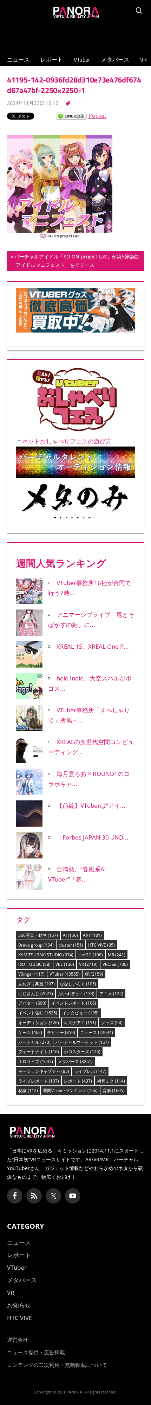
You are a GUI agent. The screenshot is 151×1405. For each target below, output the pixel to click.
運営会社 (17, 1339)
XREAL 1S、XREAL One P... (93, 646)
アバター (32, 1003)
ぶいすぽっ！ (76, 994)
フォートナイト (38, 1052)
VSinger (31, 974)
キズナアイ (80, 1023)
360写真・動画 (38, 935)
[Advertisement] (75, 35)
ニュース (18, 59)
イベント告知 (37, 1013)
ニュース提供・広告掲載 (36, 1352)
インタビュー (80, 1013)
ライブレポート (38, 1081)
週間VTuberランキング (70, 1090)
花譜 (28, 1090)
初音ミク (111, 1081)
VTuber (82, 59)
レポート (51, 59)
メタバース (115, 59)
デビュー (61, 1032)
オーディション (38, 1023)
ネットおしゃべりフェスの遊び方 (67, 441)
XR (94, 974)
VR (143, 59)
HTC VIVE (101, 945)
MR (116, 955)
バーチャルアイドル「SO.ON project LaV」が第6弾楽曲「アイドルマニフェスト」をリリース (75, 262)
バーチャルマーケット (82, 1042)
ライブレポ (90, 1071)
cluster (71, 945)
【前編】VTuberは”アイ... (91, 805)
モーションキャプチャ (43, 1071)
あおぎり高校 (36, 984)
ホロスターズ (82, 1052)
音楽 (114, 1090)
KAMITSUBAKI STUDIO (45, 955)
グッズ (112, 1023)
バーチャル (34, 1042)
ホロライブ (35, 1061)
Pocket (97, 116)
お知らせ (19, 1305)
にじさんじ (35, 994)
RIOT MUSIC (34, 964)
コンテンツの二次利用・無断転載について (57, 1364)
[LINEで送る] (71, 116)
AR (92, 935)
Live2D (90, 955)
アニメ (111, 994)
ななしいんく (78, 984)
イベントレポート (73, 1003)
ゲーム (30, 1032)
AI (70, 935)
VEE (64, 964)
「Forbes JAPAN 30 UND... (93, 837)
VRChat (115, 964)
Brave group (36, 945)
